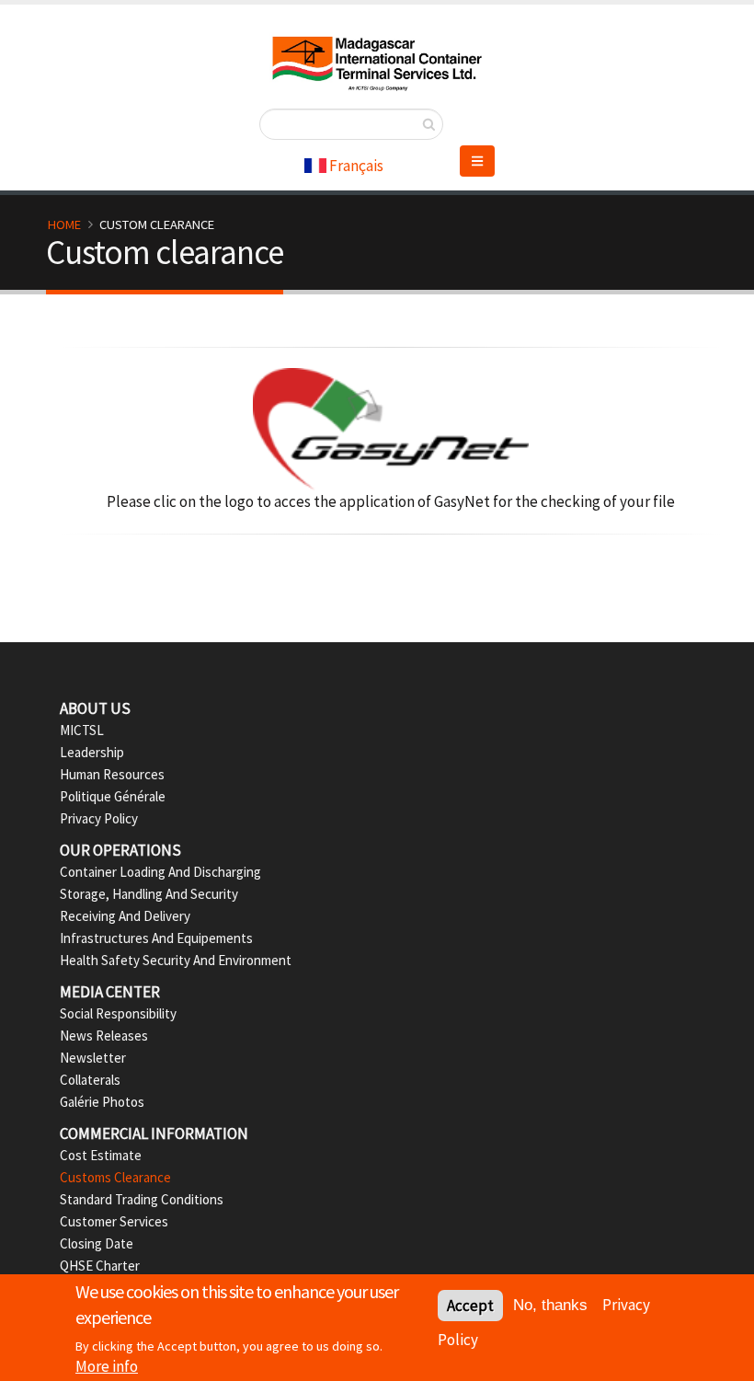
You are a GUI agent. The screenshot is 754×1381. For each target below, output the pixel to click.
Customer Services (114, 1221)
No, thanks (550, 1305)
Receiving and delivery (125, 916)
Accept (470, 1305)
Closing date (96, 1243)
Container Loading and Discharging (160, 871)
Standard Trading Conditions (141, 1199)
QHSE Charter (100, 1265)
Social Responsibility (118, 1013)
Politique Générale (113, 796)
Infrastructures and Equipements (156, 938)
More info (106, 1366)
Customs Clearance (115, 1177)
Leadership (92, 752)
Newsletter (93, 1057)
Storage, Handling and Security (149, 894)
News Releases (104, 1035)
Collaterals (90, 1079)
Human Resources (112, 774)
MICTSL (82, 730)
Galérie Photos (102, 1102)
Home (64, 224)
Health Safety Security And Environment (175, 960)
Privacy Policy (99, 818)
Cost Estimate (101, 1155)
